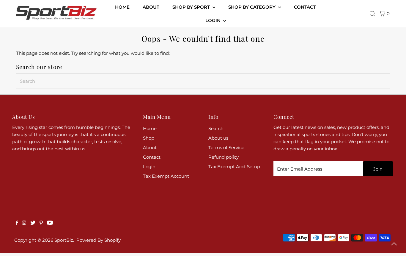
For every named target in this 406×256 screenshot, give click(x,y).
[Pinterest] (41, 223)
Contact (151, 157)
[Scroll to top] (394, 244)
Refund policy (223, 157)
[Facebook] (17, 223)
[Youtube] (49, 223)
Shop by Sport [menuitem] (191, 7)
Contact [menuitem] (305, 7)
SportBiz (63, 240)
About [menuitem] (151, 7)
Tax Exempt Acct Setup (234, 166)
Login (149, 166)
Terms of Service (226, 147)
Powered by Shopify (98, 240)
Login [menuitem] (213, 20)
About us (218, 138)
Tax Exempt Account (166, 176)
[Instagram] (24, 223)
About (150, 147)
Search (216, 128)
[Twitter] (33, 223)
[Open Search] (372, 13)
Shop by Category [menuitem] (252, 7)
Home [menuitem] (122, 7)
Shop (148, 138)
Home (150, 128)
